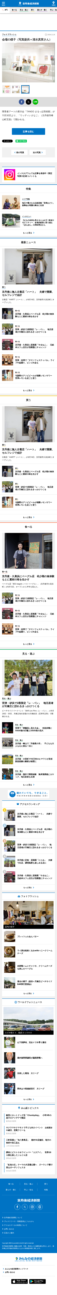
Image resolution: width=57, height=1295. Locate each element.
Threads (40, 1207)
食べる (14, 10)
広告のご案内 (9, 1233)
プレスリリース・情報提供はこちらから (19, 1221)
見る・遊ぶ (24, 10)
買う (32, 10)
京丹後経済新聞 (28, 3)
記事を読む (28, 131)
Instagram (32, 1207)
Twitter (25, 1207)
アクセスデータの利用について (15, 1225)
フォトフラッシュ (9, 34)
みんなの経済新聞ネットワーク (28, 1259)
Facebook (17, 1207)
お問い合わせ (9, 1229)
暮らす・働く (42, 10)
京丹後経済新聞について (13, 1217)
